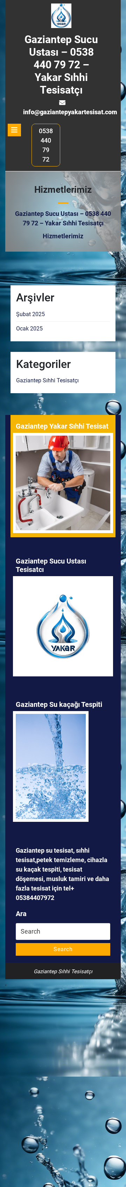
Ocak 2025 (29, 328)
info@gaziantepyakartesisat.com (70, 112)
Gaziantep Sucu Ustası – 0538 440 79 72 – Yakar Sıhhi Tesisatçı (61, 64)
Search (63, 949)
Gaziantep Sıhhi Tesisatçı (47, 380)
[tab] (14, 130)
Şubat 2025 (30, 314)
